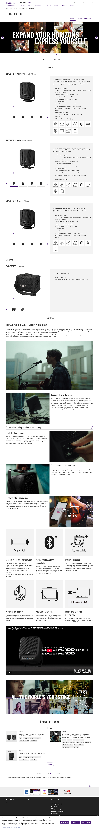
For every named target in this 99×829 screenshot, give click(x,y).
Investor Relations (54, 815)
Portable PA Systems (23, 8)
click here (50, 823)
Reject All (75, 822)
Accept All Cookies (86, 822)
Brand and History (54, 813)
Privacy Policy (10, 827)
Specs (80, 18)
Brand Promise (54, 806)
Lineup (35, 60)
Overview (73, 18)
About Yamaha (54, 800)
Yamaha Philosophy (55, 810)
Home (7, 8)
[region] (49, 822)
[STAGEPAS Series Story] (49, 697)
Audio (29, 2)
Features (45, 60)
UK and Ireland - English (80, 2)
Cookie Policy (17, 827)
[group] (14, 117)
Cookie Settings (64, 822)
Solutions (29, 5)
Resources (48, 5)
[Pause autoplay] (57, 54)
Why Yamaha (64, 5)
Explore (72, 5)
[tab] (44, 55)
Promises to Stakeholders (56, 811)
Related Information (59, 60)
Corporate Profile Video (55, 804)
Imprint (4, 827)
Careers (52, 808)
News (29, 800)
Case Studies (38, 5)
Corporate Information (55, 803)
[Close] (96, 822)
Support (56, 5)
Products (22, 5)
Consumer (89, 2)
